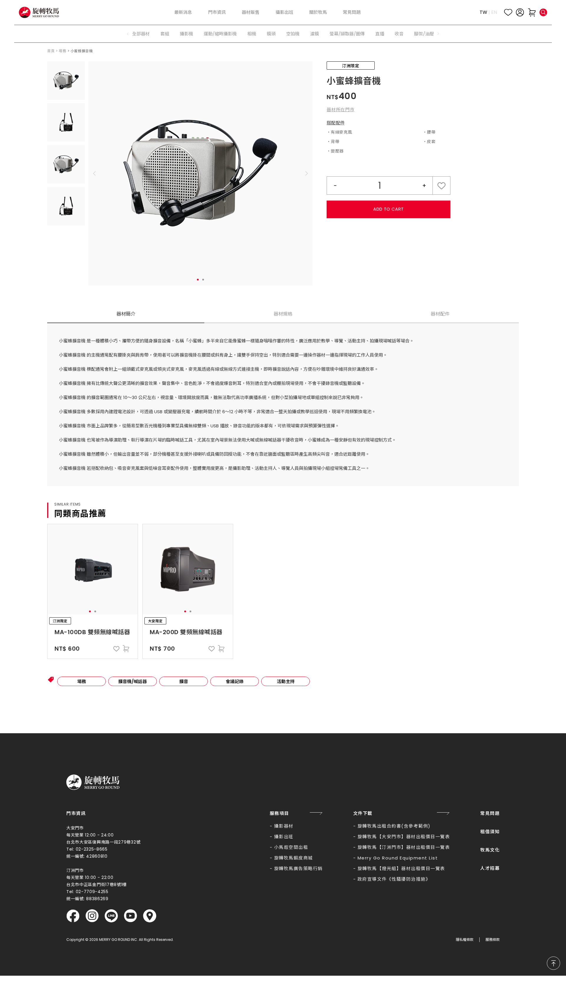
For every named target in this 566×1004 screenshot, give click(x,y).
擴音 (183, 681)
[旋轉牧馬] (39, 12)
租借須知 (490, 832)
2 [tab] (203, 279)
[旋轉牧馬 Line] (111, 916)
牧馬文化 (490, 850)
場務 (62, 50)
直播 (379, 34)
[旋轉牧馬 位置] (149, 916)
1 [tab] (198, 279)
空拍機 (293, 34)
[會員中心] (520, 12)
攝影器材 (284, 826)
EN (494, 12)
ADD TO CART (388, 209)
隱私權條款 (464, 939)
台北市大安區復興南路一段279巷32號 (103, 842)
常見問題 (490, 813)
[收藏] (508, 12)
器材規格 (283, 314)
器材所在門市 (341, 109)
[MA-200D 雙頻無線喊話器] (188, 569)
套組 (164, 34)
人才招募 (490, 868)
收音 (399, 34)
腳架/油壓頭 (426, 34)
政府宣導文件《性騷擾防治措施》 (394, 879)
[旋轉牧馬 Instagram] (92, 916)
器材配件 (440, 314)
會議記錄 (234, 681)
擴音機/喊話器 (132, 681)
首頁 (51, 50)
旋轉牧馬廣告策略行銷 (298, 868)
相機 (251, 34)
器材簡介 (125, 314)
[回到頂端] (553, 963)
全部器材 (141, 34)
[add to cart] (125, 648)
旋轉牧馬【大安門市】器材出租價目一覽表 (404, 837)
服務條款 (493, 939)
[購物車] (532, 12)
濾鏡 (314, 34)
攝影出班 (284, 837)
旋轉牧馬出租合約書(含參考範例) (394, 826)
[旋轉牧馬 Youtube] (130, 916)
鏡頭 (271, 34)
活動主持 (285, 681)
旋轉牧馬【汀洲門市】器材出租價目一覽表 (404, 847)
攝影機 (186, 34)
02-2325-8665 (92, 849)
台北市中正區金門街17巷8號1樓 (96, 884)
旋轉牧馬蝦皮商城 (293, 858)
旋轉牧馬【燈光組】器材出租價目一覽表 (401, 868)
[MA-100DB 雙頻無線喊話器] (92, 569)
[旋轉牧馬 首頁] (92, 782)
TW (483, 12)
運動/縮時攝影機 (220, 34)
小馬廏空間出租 (291, 847)
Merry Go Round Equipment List (398, 858)
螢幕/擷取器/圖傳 (347, 34)
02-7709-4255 (92, 892)
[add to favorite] (116, 648)
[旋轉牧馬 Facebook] (73, 916)
